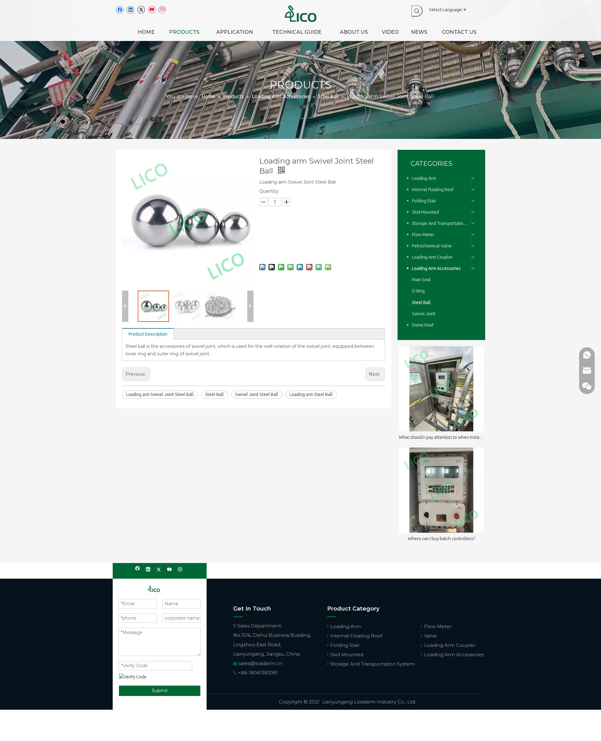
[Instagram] (162, 10)
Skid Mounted (425, 212)
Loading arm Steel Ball (311, 394)
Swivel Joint (423, 313)
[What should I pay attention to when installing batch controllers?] (441, 388)
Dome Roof (423, 324)
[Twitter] (141, 10)
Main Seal (421, 279)
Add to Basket (300, 248)
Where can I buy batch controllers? (441, 538)
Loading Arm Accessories (436, 268)
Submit (160, 690)
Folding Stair (424, 200)
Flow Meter (423, 234)
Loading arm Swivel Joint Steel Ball (160, 394)
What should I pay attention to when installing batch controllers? (441, 437)
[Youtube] (152, 10)
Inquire (299, 231)
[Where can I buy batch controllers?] (441, 490)
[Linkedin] (130, 10)
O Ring (418, 290)
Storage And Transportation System (444, 223)
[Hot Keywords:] (417, 11)
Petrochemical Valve (432, 245)
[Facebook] (120, 10)
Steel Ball (214, 394)
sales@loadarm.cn (260, 663)
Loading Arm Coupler (432, 257)
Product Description (148, 334)
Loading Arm (424, 178)
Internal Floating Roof (433, 189)
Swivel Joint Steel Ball (256, 394)
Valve (430, 636)
